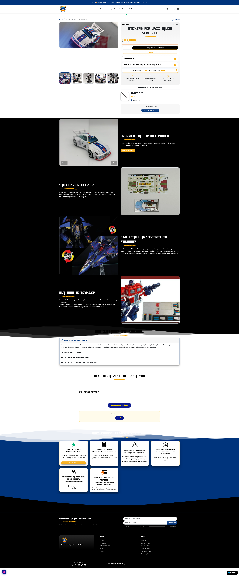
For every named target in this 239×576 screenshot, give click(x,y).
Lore (137, 9)
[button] (167, 8)
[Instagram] (78, 565)
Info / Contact (105, 546)
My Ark (131, 9)
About (102, 548)
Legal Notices (145, 548)
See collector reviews (119, 405)
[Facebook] (72, 565)
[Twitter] (75, 565)
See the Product (128, 150)
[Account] (170, 8)
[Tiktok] (81, 565)
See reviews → (73, 463)
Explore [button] (103, 9)
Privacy (143, 540)
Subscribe (172, 523)
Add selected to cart (150, 110)
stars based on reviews (119, 15)
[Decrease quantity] (123, 48)
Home (61, 19)
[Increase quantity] (129, 48)
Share (177, 19)
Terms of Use (145, 543)
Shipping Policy (146, 554)
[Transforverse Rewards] (4, 572)
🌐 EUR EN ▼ (232, 573)
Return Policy (145, 546)
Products (103, 543)
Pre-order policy (146, 551)
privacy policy (172, 526)
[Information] (176, 70)
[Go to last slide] (60, 78)
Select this (137, 100)
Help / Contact (114, 9)
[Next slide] (118, 78)
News (124, 9)
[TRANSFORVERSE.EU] (63, 8)
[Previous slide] (59, 384)
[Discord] (85, 565)
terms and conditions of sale (157, 526)
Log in (119, 418)
